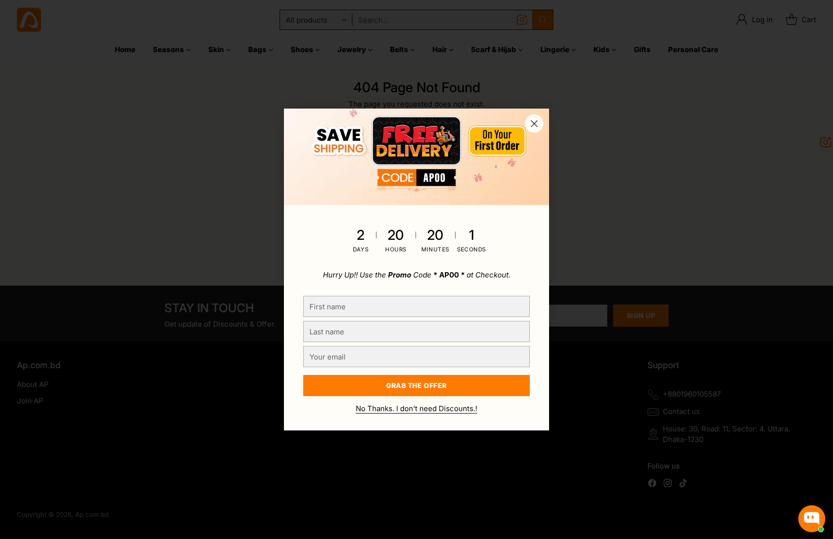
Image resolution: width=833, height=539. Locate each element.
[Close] (534, 123)
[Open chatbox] (811, 518)
